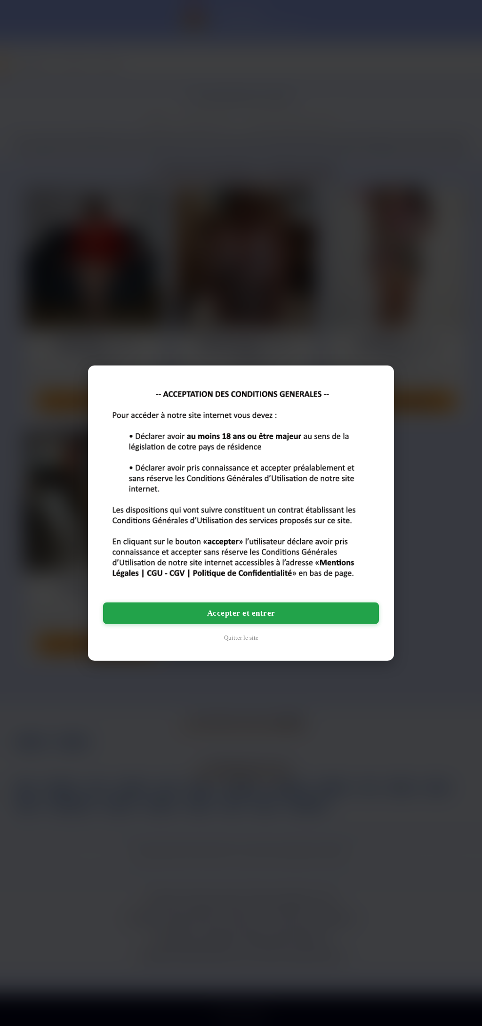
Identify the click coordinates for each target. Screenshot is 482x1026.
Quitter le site (241, 637)
